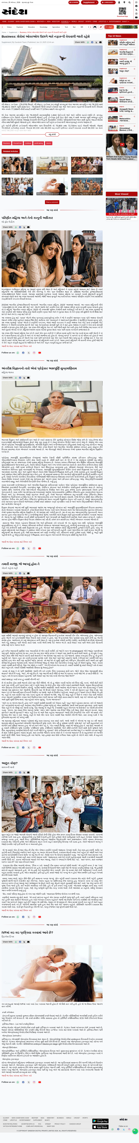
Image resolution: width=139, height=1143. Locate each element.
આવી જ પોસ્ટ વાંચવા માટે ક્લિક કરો (17, 346)
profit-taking (39, 143)
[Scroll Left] (2, 27)
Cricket (81, 21)
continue (28, 143)
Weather (40, 21)
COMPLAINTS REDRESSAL (34, 1126)
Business (65, 21)
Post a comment (52, 202)
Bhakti (124, 21)
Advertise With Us (27, 1124)
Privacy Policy (60, 1124)
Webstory (56, 21)
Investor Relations (10, 1124)
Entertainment (115, 21)
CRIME (95, 21)
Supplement (88, 2)
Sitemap (48, 1124)
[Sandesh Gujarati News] (17, 11)
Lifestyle (102, 21)
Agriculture (56, 27)
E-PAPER (75, 2)
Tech (66, 27)
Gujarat (11, 21)
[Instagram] (136, 14)
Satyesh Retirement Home (12, 1126)
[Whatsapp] (136, 2)
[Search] (129, 2)
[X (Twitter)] (96, 42)
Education (31, 27)
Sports (88, 21)
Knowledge (43, 27)
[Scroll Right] (90, 27)
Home (4, 21)
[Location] (124, 2)
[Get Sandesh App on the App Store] (100, 1127)
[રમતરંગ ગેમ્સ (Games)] (95, 27)
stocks (48, 143)
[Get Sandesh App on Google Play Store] (100, 1121)
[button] (41, 22)
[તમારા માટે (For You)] (100, 27)
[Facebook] (136, 6)
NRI (82, 27)
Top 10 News (114, 36)
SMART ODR (51, 1126)
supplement (13, 32)
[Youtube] (136, 17)
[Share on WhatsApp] (135, 1131)
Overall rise (17, 143)
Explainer (20, 27)
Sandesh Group (75, 1124)
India (49, 21)
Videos (9, 27)
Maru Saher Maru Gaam (25, 21)
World (74, 21)
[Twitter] (136, 10)
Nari (74, 27)
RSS (39, 1124)
